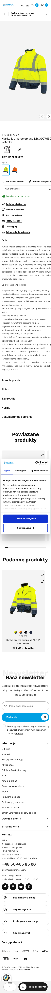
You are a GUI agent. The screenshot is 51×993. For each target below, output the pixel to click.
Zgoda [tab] (7, 470)
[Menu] (17, 5)
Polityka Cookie (10, 807)
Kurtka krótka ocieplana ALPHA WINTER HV (23, 642)
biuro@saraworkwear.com (14, 870)
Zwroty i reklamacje (12, 759)
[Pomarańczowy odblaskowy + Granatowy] (14, 170)
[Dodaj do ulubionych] (42, 455)
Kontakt (6, 754)
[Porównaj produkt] (42, 581)
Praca (5, 791)
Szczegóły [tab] (20, 470)
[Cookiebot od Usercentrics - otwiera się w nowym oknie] (36, 463)
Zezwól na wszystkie (25, 518)
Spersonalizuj (24, 528)
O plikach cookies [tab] (39, 470)
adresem (19, 733)
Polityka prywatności (13, 802)
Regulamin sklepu (11, 796)
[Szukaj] (22, 5)
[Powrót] (4, 14)
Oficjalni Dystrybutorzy (14, 770)
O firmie (6, 749)
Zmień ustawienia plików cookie (19, 812)
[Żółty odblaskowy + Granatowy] (6, 170)
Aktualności (8, 764)
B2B (4, 775)
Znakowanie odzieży (13, 786)
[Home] (8, 5)
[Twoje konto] (27, 5)
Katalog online (9, 780)
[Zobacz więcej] (46, 14)
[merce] (27, 969)
